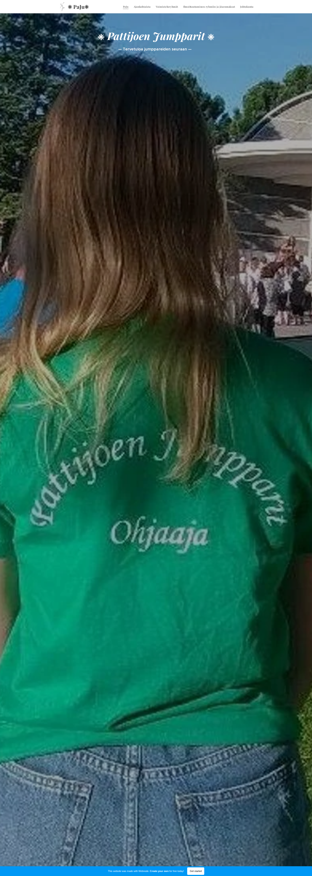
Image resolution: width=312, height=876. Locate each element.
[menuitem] (126, 7)
